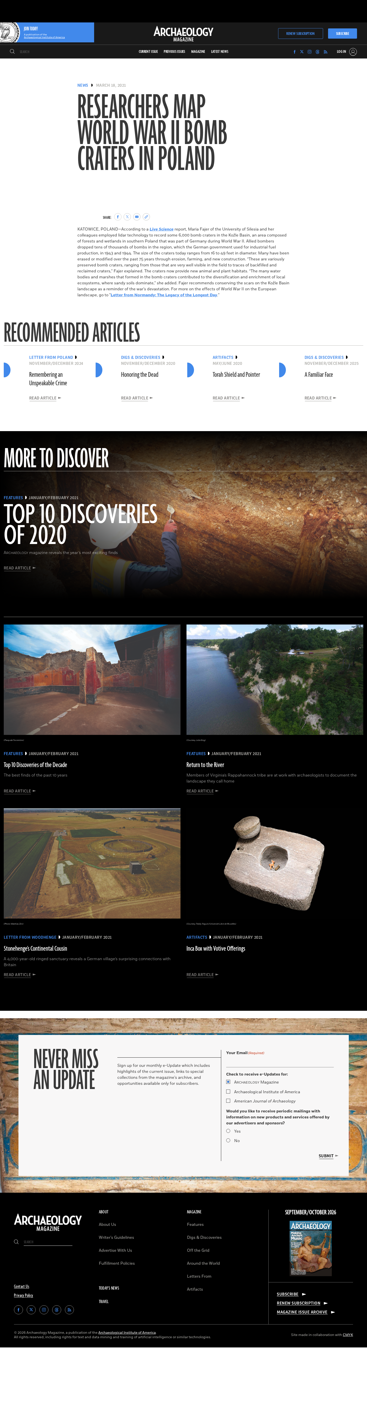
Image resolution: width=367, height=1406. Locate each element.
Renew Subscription (300, 33)
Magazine (256, 1082)
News (82, 85)
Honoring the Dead (139, 374)
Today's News (109, 1288)
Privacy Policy (23, 1296)
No (237, 1141)
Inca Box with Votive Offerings (215, 948)
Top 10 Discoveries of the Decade (35, 765)
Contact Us (21, 1287)
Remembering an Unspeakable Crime (48, 379)
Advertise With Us (115, 1250)
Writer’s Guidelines (116, 1237)
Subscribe (342, 33)
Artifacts (195, 1289)
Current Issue (148, 51)
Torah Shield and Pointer (236, 374)
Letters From (199, 1276)
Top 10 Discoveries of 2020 (81, 525)
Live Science (162, 229)
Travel (104, 1302)
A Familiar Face (319, 374)
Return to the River (205, 765)
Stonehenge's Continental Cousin (35, 948)
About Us (107, 1224)
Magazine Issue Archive (302, 1312)
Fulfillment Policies (117, 1263)
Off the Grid (198, 1250)
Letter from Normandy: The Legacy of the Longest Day (164, 295)
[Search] (12, 51)
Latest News (219, 51)
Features (195, 1224)
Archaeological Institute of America (267, 1092)
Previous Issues (174, 51)
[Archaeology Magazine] (48, 1231)
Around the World (203, 1263)
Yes (237, 1131)
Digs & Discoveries (204, 1237)
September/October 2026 (310, 1212)
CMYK (348, 1334)
